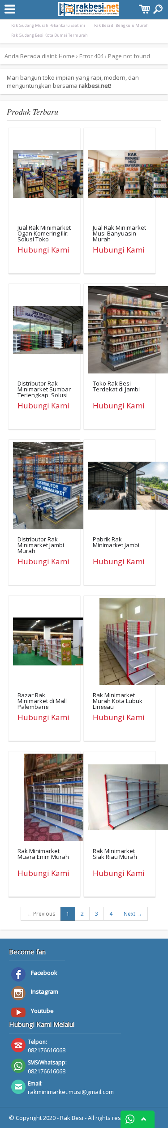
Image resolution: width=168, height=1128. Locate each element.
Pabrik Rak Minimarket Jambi (116, 542)
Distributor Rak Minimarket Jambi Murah (40, 545)
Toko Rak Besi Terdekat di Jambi (116, 386)
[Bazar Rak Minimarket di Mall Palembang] (56, 644)
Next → (133, 914)
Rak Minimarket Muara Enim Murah (43, 854)
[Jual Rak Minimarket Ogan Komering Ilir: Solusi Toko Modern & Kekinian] (56, 176)
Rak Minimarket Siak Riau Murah (115, 854)
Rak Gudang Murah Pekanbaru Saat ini (48, 25)
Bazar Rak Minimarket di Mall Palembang (42, 701)
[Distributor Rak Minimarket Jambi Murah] (56, 487)
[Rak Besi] (88, 12)
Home (67, 56)
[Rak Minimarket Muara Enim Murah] (56, 799)
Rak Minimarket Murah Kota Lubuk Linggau (117, 701)
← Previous (40, 914)
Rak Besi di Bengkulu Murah (121, 25)
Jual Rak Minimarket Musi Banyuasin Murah (119, 233)
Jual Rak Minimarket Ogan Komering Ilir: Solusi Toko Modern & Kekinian (44, 236)
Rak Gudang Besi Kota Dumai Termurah (49, 35)
